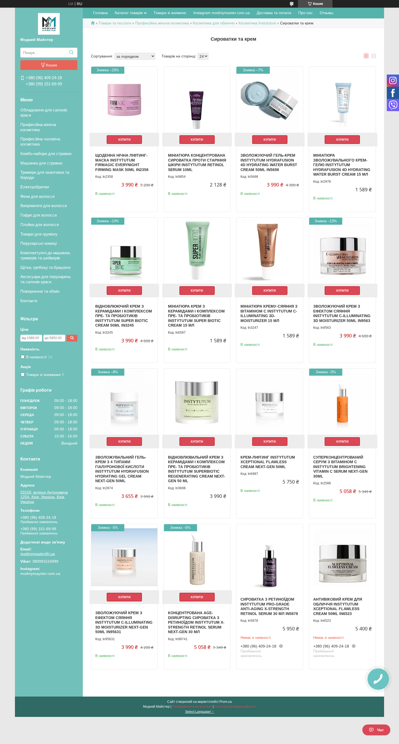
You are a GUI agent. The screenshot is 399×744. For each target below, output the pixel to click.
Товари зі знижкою (170, 13)
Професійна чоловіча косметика (40, 141)
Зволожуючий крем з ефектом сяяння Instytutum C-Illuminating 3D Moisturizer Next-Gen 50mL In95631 (124, 622)
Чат (380, 730)
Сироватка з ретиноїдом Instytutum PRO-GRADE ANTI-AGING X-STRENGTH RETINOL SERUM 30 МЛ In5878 (269, 606)
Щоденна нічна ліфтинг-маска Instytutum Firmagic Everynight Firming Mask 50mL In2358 (121, 162)
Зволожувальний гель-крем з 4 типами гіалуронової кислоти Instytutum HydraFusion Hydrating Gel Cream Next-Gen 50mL (122, 469)
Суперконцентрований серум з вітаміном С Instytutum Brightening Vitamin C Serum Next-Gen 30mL (340, 466)
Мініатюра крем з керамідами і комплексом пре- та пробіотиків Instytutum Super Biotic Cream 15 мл (196, 315)
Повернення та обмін (39, 291)
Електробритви (34, 187)
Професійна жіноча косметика (38, 127)
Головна (100, 13)
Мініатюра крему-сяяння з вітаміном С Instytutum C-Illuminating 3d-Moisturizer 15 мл (268, 313)
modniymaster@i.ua (37, 554)
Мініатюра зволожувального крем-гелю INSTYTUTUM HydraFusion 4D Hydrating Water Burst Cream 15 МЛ (341, 164)
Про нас (305, 13)
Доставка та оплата (274, 13)
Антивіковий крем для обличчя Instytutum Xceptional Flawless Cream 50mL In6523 (337, 606)
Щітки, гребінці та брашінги (45, 267)
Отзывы (326, 13)
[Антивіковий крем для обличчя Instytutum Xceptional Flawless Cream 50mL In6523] (342, 557)
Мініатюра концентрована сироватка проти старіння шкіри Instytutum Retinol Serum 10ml (197, 162)
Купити (124, 139)
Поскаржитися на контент (192, 706)
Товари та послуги (115, 23)
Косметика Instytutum (257, 23)
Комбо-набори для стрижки (45, 153)
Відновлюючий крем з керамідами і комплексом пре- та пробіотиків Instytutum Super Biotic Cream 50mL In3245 (123, 315)
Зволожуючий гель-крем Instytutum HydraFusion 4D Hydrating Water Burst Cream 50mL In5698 (268, 162)
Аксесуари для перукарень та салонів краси (45, 279)
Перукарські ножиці (38, 243)
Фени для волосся (37, 196)
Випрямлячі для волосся (43, 205)
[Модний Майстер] (49, 23)
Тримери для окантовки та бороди (44, 175)
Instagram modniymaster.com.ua (221, 13)
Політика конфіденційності (235, 706)
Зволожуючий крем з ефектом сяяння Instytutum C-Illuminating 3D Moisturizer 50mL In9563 (341, 313)
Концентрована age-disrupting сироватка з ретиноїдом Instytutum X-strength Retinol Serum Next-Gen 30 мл (196, 622)
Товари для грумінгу (39, 234)
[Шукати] (71, 52)
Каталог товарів (128, 13)
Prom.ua (225, 702)
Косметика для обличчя (214, 23)
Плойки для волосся (39, 224)
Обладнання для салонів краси (43, 112)
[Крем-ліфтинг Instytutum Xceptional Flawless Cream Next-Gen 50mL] (269, 402)
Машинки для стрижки (41, 163)
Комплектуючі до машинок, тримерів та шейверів (45, 255)
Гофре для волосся (38, 215)
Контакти (28, 300)
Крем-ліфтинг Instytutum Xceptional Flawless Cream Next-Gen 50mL (267, 462)
